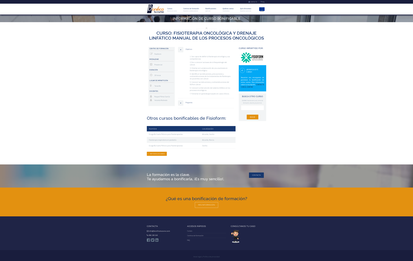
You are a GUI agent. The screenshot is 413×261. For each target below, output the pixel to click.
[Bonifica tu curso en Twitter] (152, 240)
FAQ (188, 240)
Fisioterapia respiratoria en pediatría (162, 140)
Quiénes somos (228, 10)
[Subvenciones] (262, 9)
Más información (206, 205)
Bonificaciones (210, 10)
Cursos (172, 10)
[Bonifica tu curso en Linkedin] (157, 240)
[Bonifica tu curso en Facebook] (148, 240)
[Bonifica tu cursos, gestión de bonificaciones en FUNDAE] (155, 8)
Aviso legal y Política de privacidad (206, 257)
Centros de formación (191, 10)
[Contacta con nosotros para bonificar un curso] (235, 236)
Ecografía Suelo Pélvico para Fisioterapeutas (166, 134)
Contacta (256, 175)
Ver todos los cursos (157, 154)
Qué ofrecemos (245, 10)
